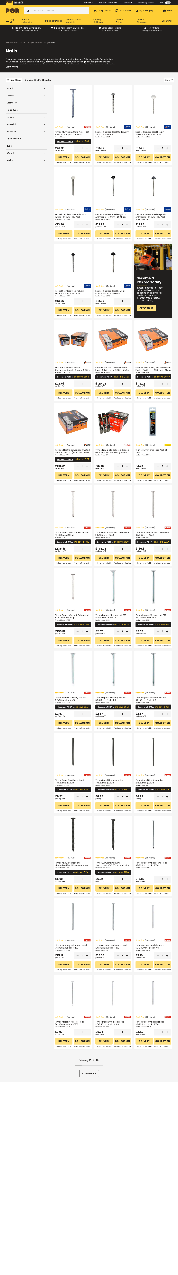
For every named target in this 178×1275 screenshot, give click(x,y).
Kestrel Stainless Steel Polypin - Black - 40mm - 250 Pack (70, 292)
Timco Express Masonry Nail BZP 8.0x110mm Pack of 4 (151, 616)
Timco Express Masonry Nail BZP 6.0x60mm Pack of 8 (151, 699)
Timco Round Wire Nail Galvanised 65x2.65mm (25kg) (152, 534)
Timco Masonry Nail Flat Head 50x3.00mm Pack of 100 (69, 1023)
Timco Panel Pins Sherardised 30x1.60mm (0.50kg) (109, 781)
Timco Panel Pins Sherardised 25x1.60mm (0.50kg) (150, 781)
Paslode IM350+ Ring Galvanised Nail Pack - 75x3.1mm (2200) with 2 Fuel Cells (153, 370)
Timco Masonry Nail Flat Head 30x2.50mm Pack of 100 (150, 1023)
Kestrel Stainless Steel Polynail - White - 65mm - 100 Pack (70, 215)
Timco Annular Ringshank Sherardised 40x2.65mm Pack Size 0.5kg (112, 865)
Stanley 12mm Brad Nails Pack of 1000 (151, 451)
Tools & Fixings (26, 43)
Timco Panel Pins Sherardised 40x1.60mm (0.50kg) (69, 781)
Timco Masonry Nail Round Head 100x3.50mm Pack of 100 (111, 946)
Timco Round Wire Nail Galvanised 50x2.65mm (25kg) (112, 534)
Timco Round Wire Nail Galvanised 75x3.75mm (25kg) (72, 534)
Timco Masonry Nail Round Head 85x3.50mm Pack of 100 (151, 864)
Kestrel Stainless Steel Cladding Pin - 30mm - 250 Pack (113, 133)
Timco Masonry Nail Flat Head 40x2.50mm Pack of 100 (109, 1023)
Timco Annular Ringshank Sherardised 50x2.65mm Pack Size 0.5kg (71, 865)
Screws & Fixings (42, 43)
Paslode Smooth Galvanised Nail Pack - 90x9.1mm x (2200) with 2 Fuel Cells (111, 370)
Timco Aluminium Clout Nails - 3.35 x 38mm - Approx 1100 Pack (72, 133)
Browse (15, 43)
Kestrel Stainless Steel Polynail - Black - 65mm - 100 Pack (110, 292)
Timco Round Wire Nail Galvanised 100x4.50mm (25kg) (72, 616)
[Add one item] (87, 148)
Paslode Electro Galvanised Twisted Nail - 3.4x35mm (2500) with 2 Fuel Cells (72, 452)
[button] (65, 127)
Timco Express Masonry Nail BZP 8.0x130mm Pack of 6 (110, 616)
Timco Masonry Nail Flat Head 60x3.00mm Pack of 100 (150, 946)
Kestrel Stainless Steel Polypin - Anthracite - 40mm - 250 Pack (110, 215)
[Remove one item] (77, 148)
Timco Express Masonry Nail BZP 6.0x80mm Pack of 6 (110, 699)
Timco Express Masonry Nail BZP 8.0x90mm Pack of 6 (70, 699)
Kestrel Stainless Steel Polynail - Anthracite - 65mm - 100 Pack (151, 215)
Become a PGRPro (65, 141)
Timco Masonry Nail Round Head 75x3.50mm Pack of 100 (71, 946)
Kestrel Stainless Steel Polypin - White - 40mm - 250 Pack (151, 133)
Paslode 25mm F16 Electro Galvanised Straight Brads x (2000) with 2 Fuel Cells (72, 370)
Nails (53, 43)
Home (8, 43)
